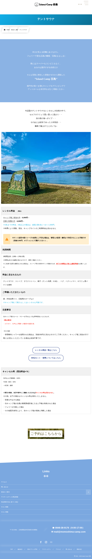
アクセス (4, 482)
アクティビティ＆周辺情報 (9, 497)
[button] (4, 168)
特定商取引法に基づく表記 (9, 502)
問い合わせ (4, 487)
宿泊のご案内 (5, 492)
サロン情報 (4, 507)
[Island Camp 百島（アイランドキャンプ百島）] (46, 4)
